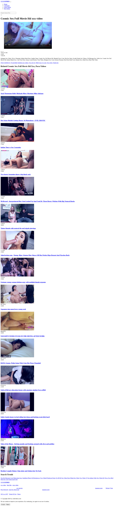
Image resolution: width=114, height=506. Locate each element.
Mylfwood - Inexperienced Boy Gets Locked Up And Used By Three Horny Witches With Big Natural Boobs (38, 201)
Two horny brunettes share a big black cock (16, 174)
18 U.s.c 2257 (4, 494)
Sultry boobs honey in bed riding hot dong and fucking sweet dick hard (25, 417)
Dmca (19, 494)
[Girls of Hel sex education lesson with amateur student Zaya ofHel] (17, 384)
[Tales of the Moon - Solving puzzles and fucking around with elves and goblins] (17, 437)
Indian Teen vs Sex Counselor (11, 147)
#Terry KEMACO (5, 62)
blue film (9, 485)
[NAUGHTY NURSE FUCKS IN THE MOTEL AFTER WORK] (17, 330)
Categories (7, 5)
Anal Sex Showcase (14, 489)
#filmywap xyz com (41, 62)
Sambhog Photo (27, 478)
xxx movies (19, 488)
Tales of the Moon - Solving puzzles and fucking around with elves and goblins (27, 444)
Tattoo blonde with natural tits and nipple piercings (18, 228)
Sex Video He (100, 478)
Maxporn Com (9, 478)
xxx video (3, 485)
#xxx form (49, 62)
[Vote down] (3, 51)
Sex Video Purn (66, 478)
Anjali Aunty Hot (13, 479)
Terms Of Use (12, 494)
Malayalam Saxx (17, 478)
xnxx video (15, 485)
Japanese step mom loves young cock (13, 309)
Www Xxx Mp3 (109, 478)
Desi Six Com (4, 479)
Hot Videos (7, 8)
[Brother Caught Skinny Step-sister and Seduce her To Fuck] (17, 464)
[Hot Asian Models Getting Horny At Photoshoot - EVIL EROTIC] (17, 114)
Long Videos (7, 7)
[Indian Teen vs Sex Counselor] (17, 141)
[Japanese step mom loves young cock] (17, 303)
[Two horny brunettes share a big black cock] (17, 168)
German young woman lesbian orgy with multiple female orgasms (23, 282)
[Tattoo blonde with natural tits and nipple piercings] (17, 222)
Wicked (108, 488)
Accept (3, 504)
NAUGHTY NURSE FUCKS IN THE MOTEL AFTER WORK (23, 336)
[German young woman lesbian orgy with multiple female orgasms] (17, 276)
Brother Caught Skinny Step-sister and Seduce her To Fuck (21, 471)
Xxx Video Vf (83, 478)
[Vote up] (1, 51)
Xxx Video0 (43, 478)
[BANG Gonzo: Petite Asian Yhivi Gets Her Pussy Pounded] (17, 357)
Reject (8, 504)
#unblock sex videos (23, 62)
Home (5, 4)
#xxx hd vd (32, 62)
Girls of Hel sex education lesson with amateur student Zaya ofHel (23, 390)
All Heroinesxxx (35, 478)
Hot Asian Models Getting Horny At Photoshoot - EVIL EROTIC (23, 120)
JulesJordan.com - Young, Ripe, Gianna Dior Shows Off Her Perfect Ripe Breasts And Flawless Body (35, 255)
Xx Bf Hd (58, 478)
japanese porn (98, 488)
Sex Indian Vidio (92, 478)
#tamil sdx (56, 62)
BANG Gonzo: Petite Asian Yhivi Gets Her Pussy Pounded (21, 363)
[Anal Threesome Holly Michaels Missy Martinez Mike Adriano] (17, 87)
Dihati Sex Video (74, 478)
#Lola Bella (14, 62)
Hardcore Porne (51, 478)
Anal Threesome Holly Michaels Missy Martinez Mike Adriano (22, 93)
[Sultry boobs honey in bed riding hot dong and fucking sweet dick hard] (17, 410)
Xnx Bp (3, 478)
